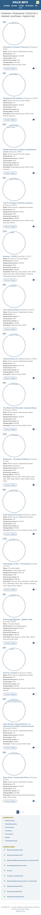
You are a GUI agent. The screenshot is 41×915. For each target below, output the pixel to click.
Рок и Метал (12, 258)
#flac (29, 271)
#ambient (23, 274)
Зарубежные (29, 6)
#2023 (34, 271)
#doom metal (30, 476)
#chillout (5, 116)
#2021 (17, 583)
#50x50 (27, 479)
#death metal (7, 274)
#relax (29, 744)
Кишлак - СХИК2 (17, 256)
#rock (19, 581)
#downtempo (31, 795)
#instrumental (15, 688)
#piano (9, 586)
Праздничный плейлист (20, 98)
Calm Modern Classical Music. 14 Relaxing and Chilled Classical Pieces (18, 726)
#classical (14, 64)
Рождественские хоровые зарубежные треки (19, 150)
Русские (21, 6)
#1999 (32, 581)
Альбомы (14, 6)
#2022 (35, 530)
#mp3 (19, 64)
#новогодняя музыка (17, 113)
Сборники (7, 6)
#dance (17, 479)
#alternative (14, 271)
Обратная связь (20, 911)
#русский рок (23, 271)
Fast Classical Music (18, 310)
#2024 (24, 64)
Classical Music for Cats (20, 359)
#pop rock (18, 637)
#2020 (24, 744)
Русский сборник (24, 100)
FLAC (20, 8)
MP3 (36, 6)
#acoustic (14, 581)
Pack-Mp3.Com (5, 907)
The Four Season (17, 673)
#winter (32, 479)
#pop (12, 479)
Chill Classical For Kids (19, 515)
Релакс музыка (13, 51)
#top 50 (12, 222)
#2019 (10, 797)
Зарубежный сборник (26, 51)
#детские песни (16, 530)
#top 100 (5, 690)
